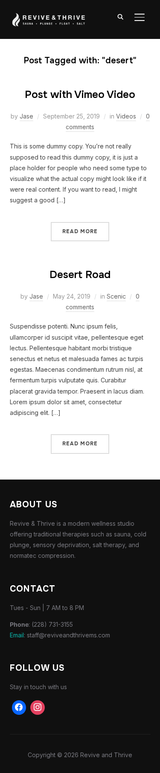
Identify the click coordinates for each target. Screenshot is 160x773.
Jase (26, 116)
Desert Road (80, 274)
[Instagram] (37, 707)
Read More (80, 231)
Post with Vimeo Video (80, 94)
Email (17, 635)
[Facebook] (19, 707)
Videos (126, 116)
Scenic (116, 296)
